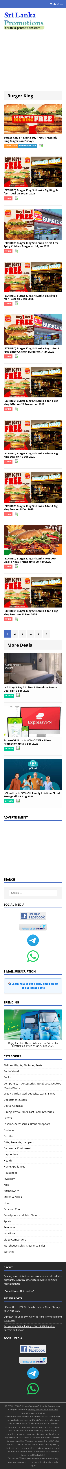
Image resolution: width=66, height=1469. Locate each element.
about (45, 1409)
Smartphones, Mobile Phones (22, 1215)
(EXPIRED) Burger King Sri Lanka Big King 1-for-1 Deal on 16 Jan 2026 (31, 191)
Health (8, 1160)
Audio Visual (11, 1071)
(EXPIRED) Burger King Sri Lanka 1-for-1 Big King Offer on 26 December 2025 (31, 402)
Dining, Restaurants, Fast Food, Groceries (29, 1112)
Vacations (9, 1233)
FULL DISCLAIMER (36, 1454)
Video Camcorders (15, 1239)
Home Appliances (14, 1166)
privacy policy (35, 1409)
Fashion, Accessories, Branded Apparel (27, 1124)
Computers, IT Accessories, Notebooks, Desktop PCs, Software (32, 1085)
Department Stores (15, 1099)
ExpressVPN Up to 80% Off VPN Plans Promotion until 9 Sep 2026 (27, 742)
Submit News (12, 1291)
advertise (53, 1409)
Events (8, 1118)
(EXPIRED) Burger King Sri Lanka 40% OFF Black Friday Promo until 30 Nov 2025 (30, 560)
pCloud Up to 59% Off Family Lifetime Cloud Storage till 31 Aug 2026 (32, 794)
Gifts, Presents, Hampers (19, 1142)
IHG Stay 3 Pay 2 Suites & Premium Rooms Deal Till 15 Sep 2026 (31, 689)
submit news (27, 1413)
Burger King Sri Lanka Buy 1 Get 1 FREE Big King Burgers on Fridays (30, 139)
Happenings (11, 1154)
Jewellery (9, 1178)
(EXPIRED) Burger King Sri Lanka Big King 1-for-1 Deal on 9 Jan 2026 (31, 297)
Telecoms (9, 1227)
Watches (9, 1251)
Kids (6, 1184)
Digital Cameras (13, 1105)
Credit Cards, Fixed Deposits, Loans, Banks (29, 1093)
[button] (56, 4)
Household (10, 1172)
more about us (12, 1283)
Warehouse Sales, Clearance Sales (24, 1245)
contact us (39, 1413)
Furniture (9, 1136)
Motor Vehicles (13, 1197)
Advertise (28, 1291)
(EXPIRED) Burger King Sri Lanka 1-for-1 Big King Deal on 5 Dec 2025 (31, 507)
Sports (8, 1221)
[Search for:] (33, 893)
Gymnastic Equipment (17, 1148)
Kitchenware (11, 1191)
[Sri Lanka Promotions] (33, 21)
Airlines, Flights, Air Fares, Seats (23, 1065)
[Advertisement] (33, 60)
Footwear (9, 1130)
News (7, 1203)
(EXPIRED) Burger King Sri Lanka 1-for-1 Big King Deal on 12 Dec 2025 (31, 455)
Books (7, 1077)
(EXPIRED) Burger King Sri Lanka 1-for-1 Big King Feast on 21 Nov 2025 (31, 612)
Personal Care (12, 1209)
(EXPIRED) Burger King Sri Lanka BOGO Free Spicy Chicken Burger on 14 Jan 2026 (31, 244)
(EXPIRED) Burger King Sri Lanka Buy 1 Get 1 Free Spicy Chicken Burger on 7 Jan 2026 (31, 350)
